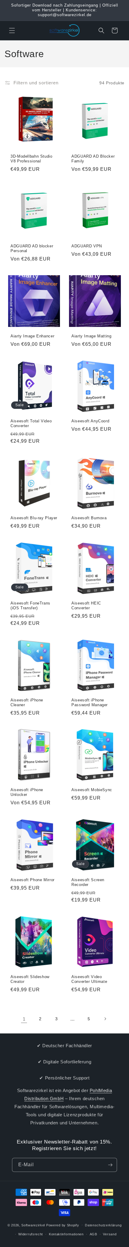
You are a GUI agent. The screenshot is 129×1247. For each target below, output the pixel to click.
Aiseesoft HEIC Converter (86, 605)
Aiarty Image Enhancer (32, 336)
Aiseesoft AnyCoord (90, 421)
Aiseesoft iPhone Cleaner (26, 702)
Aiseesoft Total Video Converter (31, 423)
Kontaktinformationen (66, 1234)
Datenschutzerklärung (103, 1225)
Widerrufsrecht (30, 1234)
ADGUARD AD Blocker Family (93, 158)
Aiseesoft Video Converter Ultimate (89, 979)
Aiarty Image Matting (91, 336)
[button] (12, 30)
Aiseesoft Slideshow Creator (30, 979)
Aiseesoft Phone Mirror (32, 880)
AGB (93, 1234)
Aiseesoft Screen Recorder (87, 882)
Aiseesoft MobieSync (91, 790)
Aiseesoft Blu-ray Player (33, 518)
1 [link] (24, 1018)
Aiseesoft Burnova (89, 518)
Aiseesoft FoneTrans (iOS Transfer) (30, 605)
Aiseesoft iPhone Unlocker (26, 792)
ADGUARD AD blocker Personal (31, 248)
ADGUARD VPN (86, 246)
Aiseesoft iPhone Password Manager (89, 702)
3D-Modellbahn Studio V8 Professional (31, 158)
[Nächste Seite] (105, 1018)
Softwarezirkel (33, 1225)
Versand (109, 1234)
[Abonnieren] (110, 1165)
